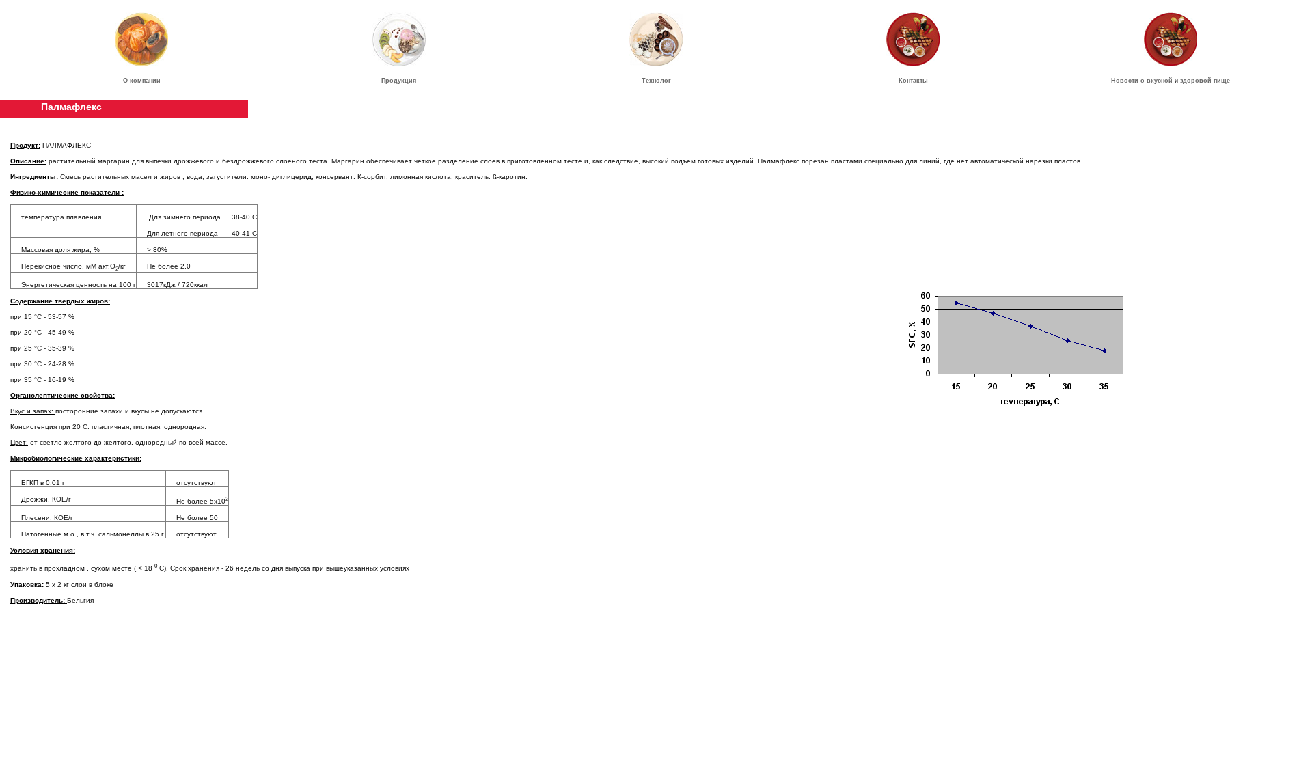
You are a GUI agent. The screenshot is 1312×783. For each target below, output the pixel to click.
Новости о (1129, 80)
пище (1222, 80)
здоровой (1196, 80)
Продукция (398, 80)
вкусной (1160, 80)
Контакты (913, 80)
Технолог (656, 80)
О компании (142, 80)
